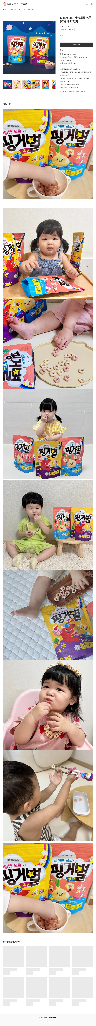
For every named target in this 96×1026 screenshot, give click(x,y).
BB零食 (63, 91)
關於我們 (31, 9)
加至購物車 (76, 44)
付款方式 (22, 9)
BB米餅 (71, 91)
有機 (77, 91)
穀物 (83, 91)
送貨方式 (13, 9)
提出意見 (48, 1022)
